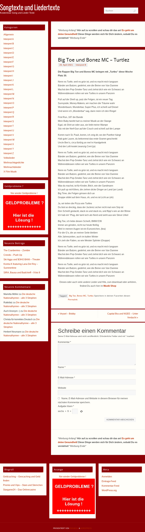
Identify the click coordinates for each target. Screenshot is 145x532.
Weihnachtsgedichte (14, 162)
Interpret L (9, 89)
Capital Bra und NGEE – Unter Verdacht (122, 315)
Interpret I (8, 75)
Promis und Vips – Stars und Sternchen (23, 485)
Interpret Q (9, 112)
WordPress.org (109, 490)
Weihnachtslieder (12, 167)
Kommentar (64, 342)
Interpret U (9, 130)
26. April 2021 (66, 65)
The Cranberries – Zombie (17, 250)
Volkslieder (9, 158)
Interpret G (9, 66)
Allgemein (9, 34)
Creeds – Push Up (13, 255)
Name (61, 367)
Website (62, 388)
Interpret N (9, 98)
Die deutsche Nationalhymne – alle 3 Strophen (22, 323)
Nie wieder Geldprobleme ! (24, 193)
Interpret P (9, 107)
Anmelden (107, 476)
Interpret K (9, 85)
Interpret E (9, 57)
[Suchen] (134, 11)
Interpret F (9, 62)
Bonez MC (81, 296)
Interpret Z (9, 153)
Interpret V (9, 135)
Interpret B (81, 65)
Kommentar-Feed (110, 486)
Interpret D (9, 53)
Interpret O (9, 103)
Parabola (74, 528)
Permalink (73, 300)
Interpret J (8, 80)
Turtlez (90, 296)
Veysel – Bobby (66, 313)
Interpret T (9, 126)
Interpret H (9, 71)
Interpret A (9, 39)
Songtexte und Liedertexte (30, 8)
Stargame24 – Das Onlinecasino (19, 489)
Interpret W (9, 139)
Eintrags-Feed (109, 481)
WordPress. (86, 528)
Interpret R (9, 117)
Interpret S (9, 121)
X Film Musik (10, 171)
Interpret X (9, 144)
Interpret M (9, 94)
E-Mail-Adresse (66, 377)
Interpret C (9, 48)
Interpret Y (9, 149)
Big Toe (72, 296)
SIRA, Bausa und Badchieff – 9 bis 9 (22, 272)
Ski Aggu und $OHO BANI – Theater (22, 259)
